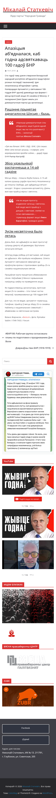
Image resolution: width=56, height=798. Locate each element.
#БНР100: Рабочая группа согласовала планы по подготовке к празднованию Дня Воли (28, 337)
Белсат (26, 317)
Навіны (8, 42)
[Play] (29, 481)
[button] (31, 506)
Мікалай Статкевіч (28, 9)
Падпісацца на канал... (30, 499)
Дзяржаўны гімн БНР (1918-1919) (33, 348)
